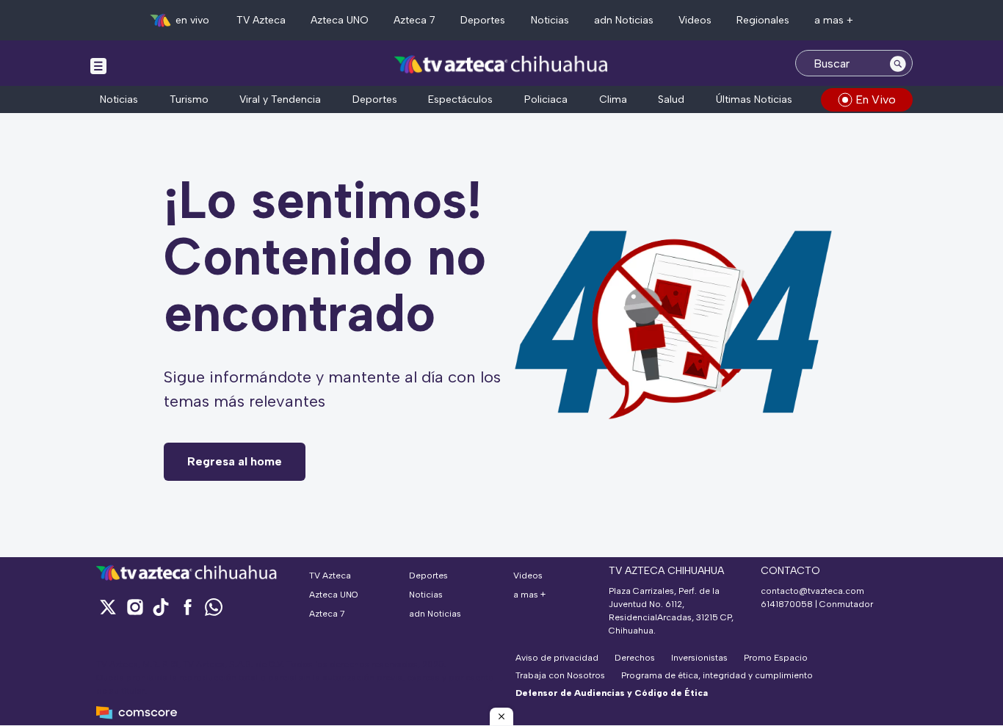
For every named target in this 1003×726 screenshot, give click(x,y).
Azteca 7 (414, 20)
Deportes (482, 20)
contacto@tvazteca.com (812, 591)
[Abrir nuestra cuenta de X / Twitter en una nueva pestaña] (108, 607)
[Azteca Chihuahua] (501, 65)
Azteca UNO (340, 20)
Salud (671, 99)
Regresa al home (234, 461)
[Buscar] (898, 63)
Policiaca (546, 99)
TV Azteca (261, 20)
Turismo (189, 99)
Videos (694, 20)
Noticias (550, 20)
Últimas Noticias (754, 99)
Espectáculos (460, 99)
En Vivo (875, 99)
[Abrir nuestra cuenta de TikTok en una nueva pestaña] (161, 607)
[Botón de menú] (98, 65)
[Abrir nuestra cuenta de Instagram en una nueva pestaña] (134, 607)
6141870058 (787, 604)
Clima (613, 99)
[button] (501, 716)
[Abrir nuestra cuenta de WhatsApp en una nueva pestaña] (213, 607)
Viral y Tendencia (280, 99)
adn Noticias (623, 20)
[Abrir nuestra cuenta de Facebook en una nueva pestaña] (187, 607)
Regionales (762, 20)
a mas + (833, 20)
